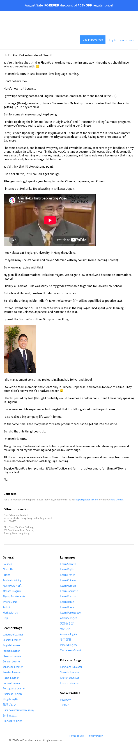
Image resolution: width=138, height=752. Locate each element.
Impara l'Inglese (69, 645)
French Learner (11, 650)
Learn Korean (67, 607)
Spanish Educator (70, 672)
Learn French (67, 574)
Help (5, 618)
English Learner (11, 645)
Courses (7, 564)
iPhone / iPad (10, 601)
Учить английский (70, 650)
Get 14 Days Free (93, 39)
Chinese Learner (12, 656)
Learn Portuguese (70, 612)
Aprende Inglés (68, 618)
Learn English (67, 569)
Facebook (65, 699)
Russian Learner (12, 672)
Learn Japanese (69, 591)
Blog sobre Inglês (12, 721)
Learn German (68, 585)
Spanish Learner (12, 640)
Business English (12, 694)
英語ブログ (9, 704)
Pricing (6, 574)
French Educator (69, 683)
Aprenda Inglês (68, 634)
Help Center (117, 499)
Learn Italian (67, 601)
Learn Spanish (68, 564)
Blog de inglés (11, 699)
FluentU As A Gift (12, 585)
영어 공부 (66, 628)
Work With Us (10, 612)
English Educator (69, 677)
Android (7, 607)
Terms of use (76, 735)
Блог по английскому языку (18, 710)
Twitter (64, 705)
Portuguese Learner (14, 688)
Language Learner (13, 634)
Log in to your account (121, 40)
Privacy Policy (95, 735)
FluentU (17, 40)
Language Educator (71, 667)
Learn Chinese (68, 580)
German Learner (12, 661)
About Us (8, 569)
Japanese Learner (13, 667)
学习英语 (65, 639)
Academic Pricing (12, 580)
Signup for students (14, 596)
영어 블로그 (10, 715)
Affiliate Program (12, 591)
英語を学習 (67, 623)
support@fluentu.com (86, 499)
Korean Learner (11, 683)
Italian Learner (11, 677)
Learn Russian (68, 596)
